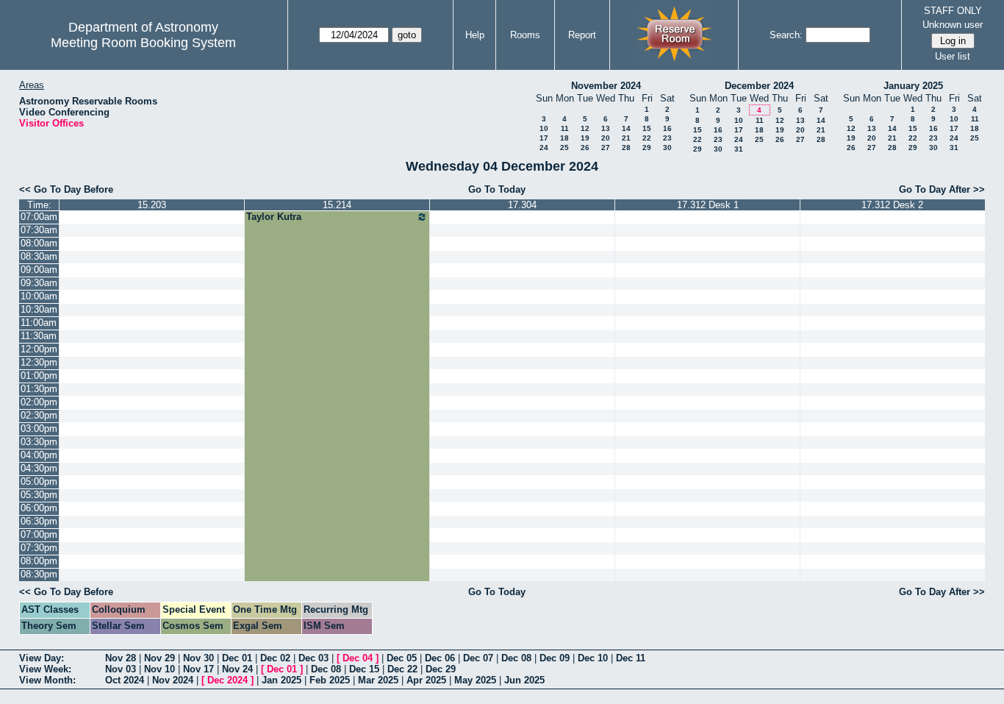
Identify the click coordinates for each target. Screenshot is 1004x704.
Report (582, 34)
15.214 (337, 204)
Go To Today (497, 189)
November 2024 (606, 85)
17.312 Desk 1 (708, 204)
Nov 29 (159, 658)
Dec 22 (402, 669)
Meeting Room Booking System (143, 42)
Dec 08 (516, 658)
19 (585, 138)
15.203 (151, 204)
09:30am (39, 282)
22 (646, 138)
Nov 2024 (172, 680)
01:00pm (39, 375)
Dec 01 (237, 658)
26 (585, 147)
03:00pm (39, 428)
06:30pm (39, 521)
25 (564, 147)
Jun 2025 (524, 680)
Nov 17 (198, 669)
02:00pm (39, 402)
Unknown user (952, 24)
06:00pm (39, 507)
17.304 (522, 204)
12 (585, 128)
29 (646, 147)
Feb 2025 (329, 680)
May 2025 (475, 680)
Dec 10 (593, 658)
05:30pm (39, 494)
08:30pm (39, 574)
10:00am (39, 296)
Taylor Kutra (273, 216)
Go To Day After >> (942, 189)
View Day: (41, 658)
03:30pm (39, 441)
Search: (786, 34)
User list (952, 56)
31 (738, 149)
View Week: (45, 669)
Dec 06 (440, 658)
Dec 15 (364, 669)
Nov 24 (237, 669)
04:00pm (39, 455)
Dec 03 (313, 658)
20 (605, 138)
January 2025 (913, 85)
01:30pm (39, 388)
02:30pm (39, 415)
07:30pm (39, 547)
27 (605, 147)
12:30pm (39, 362)
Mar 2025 (378, 680)
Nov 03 (120, 669)
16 (667, 128)
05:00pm (39, 481)
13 (605, 128)
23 (667, 138)
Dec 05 (402, 658)
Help (474, 34)
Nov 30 (198, 658)
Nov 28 (120, 658)
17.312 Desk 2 (892, 204)
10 (543, 128)
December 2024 (759, 85)
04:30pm (39, 468)
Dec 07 (478, 658)
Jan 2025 (281, 680)
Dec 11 (630, 658)
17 (543, 138)
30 (667, 147)
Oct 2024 (124, 680)
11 (565, 128)
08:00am (39, 243)
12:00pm (39, 349)
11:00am (39, 322)
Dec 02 (275, 658)
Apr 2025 (426, 680)
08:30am (39, 256)
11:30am (39, 335)
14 (626, 128)
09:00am (39, 269)
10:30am (39, 309)
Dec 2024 (227, 680)
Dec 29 (441, 669)
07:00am (39, 216)
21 (626, 138)
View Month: (47, 680)
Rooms (525, 34)
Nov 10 (159, 669)
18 (564, 138)
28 (626, 147)
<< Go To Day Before (66, 189)
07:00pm (39, 534)
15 (646, 128)
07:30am (39, 229)
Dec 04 (358, 658)
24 (543, 147)
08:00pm (39, 560)
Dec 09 (554, 658)
